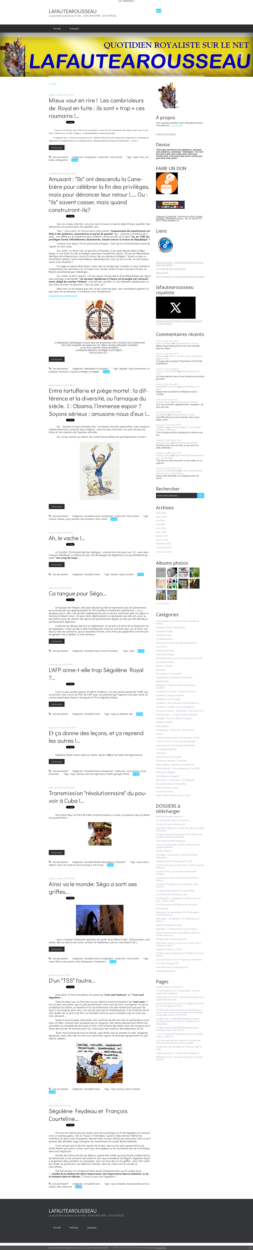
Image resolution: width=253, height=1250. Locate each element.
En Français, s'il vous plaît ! (169, 673)
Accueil (56, 28)
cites (78, 961)
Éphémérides (162, 681)
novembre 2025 (163, 547)
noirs (98, 519)
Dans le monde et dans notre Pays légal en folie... (179, 357)
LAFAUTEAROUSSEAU (73, 11)
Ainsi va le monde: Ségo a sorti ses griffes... (93, 887)
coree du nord (74, 864)
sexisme (75, 519)
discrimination (87, 519)
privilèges (83, 371)
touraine (129, 574)
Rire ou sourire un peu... (168, 787)
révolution (64, 371)
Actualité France (92, 516)
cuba (139, 862)
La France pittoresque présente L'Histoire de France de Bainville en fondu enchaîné (178, 1041)
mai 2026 (160, 524)
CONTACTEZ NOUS (166, 134)
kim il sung (98, 864)
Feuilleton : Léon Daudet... (168, 699)
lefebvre (124, 713)
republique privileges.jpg (63, 295)
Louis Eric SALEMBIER (166, 371)
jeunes (71, 961)
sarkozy (80, 774)
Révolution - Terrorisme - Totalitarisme (175, 780)
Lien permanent (60, 157)
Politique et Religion (166, 772)
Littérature (161, 753)
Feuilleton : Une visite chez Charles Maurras (177, 703)
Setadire (160, 356)
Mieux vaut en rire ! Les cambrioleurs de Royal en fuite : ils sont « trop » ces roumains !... (97, 107)
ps (118, 713)
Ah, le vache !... (67, 538)
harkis (110, 774)
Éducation (161, 670)
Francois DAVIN (163, 343)
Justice (159, 734)
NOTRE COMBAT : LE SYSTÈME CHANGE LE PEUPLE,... (178, 428)
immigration (62, 160)
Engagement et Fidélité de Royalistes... (174, 677)
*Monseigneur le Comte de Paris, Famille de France (177, 622)
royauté (74, 371)
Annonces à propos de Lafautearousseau (176, 643)
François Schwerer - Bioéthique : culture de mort (179, 711)
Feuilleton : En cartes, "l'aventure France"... (176, 691)
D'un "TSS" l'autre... (72, 980)
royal (135, 157)
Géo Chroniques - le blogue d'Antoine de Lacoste (180, 276)
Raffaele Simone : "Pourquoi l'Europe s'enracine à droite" (179, 1058)
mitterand (67, 1186)
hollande (121, 1183)
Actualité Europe (164, 631)
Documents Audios (165, 654)
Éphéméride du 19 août (186, 401)
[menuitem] (57, 28)
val (64, 864)
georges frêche (121, 774)
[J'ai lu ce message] (250, 1248)
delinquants (87, 961)
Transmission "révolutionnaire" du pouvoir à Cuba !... (98, 797)
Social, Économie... (110, 650)
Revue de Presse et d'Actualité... (171, 784)
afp (131, 713)
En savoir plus (161, 1248)
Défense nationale (165, 650)
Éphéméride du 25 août (187, 343)
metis (104, 519)
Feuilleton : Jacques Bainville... (170, 695)
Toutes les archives (164, 552)
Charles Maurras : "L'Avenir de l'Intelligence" (178, 1053)
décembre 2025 (163, 543)
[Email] (158, 10)
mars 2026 (161, 532)
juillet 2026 (161, 517)
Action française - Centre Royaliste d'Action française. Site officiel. (180, 263)
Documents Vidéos (165, 662)
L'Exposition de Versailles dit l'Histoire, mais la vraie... (178, 1048)
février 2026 (162, 536)
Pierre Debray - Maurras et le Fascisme (175, 764)
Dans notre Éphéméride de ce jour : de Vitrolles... (180, 456)
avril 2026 (161, 528)
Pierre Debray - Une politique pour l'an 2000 (178, 768)
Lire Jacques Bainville (166, 749)
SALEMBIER (161, 414)
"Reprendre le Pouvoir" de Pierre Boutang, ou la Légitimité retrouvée (179, 998)
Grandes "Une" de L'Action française (173, 718)
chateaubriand (133, 1183)
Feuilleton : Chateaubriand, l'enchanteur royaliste (176, 686)
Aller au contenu (9, 4)
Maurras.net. (162, 272)
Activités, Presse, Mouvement (170, 627)
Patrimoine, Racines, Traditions (171, 760)
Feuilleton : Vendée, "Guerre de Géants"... (176, 707)
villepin (52, 864)
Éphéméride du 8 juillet (186, 442)
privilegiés (94, 371)
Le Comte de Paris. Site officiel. (171, 268)
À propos (74, 28)
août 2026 (161, 513)
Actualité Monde (92, 862)
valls (59, 1186)
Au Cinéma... (162, 646)
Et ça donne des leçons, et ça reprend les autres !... (96, 736)
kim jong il (87, 864)
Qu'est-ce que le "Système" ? (170, 987)
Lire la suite (56, 147)
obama (60, 519)
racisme (52, 519)
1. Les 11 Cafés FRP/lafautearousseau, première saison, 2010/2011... (179, 1035)
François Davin (163, 401)
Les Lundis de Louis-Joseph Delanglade (175, 745)
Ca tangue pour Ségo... (77, 593)
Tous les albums (163, 603)
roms (141, 157)
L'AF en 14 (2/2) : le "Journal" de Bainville (175, 741)
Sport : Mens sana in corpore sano (173, 795)
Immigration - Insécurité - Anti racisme (103, 157)
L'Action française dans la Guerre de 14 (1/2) (177, 737)
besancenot (140, 368)
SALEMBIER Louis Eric (166, 386)
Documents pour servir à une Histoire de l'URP (179, 658)
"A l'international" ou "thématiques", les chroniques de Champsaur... (178, 991)
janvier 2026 (162, 540)
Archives (74, 1227)
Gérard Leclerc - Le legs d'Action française (176, 714)
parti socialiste (132, 1089)
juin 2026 (160, 520)
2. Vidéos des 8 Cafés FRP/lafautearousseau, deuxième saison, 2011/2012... (178, 1028)
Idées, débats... (163, 726)
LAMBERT (161, 427)
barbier (114, 574)
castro (145, 862)
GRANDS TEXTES (164, 722)
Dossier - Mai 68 (164, 666)
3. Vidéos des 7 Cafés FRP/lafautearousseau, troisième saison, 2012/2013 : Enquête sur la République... (178, 1021)
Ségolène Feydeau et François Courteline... (88, 1114)
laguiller (123, 368)
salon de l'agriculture (95, 774)
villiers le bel (61, 961)
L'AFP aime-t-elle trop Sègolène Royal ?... (96, 673)
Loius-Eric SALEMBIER (167, 470)
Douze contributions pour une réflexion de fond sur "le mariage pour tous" (179, 1004)
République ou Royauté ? (96, 368)
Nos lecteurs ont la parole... (169, 757)
